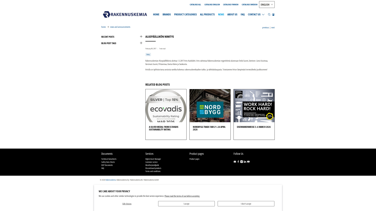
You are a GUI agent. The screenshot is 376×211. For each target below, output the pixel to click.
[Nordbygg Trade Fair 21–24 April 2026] (210, 105)
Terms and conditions (153, 171)
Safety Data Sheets (108, 162)
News (221, 14)
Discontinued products (153, 168)
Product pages (194, 159)
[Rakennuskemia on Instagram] (241, 162)
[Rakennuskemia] (125, 14)
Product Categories (185, 14)
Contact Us (254, 14)
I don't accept (246, 203)
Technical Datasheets (108, 159)
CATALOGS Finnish (230, 4)
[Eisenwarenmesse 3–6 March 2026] (254, 105)
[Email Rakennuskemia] (235, 162)
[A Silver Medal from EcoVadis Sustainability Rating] (166, 105)
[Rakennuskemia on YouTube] (248, 162)
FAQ (243, 14)
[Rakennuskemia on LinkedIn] (245, 162)
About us (232, 14)
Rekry (148, 54)
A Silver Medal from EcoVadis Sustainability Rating (163, 128)
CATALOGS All (195, 4)
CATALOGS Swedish (249, 4)
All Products (207, 14)
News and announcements (120, 27)
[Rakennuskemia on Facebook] (238, 162)
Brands (167, 14)
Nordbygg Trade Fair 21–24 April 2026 (209, 128)
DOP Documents (107, 165)
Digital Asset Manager (153, 159)
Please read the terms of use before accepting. (182, 195)
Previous (265, 27)
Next (273, 27)
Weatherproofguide (152, 165)
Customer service (151, 162)
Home (156, 14)
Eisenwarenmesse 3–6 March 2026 (254, 127)
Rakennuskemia (111, 180)
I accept (186, 203)
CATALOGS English (212, 4)
